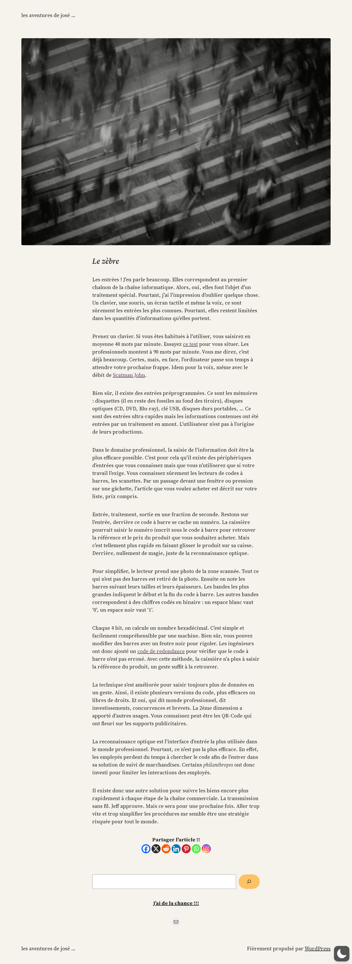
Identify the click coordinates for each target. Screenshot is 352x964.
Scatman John (129, 375)
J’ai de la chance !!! (176, 903)
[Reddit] (166, 848)
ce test (190, 344)
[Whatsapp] (196, 848)
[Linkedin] (176, 848)
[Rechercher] (249, 881)
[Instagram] (206, 848)
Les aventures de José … (48, 15)
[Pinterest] (186, 848)
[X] (156, 848)
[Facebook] (145, 848)
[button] (341, 953)
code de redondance (161, 651)
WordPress (318, 948)
